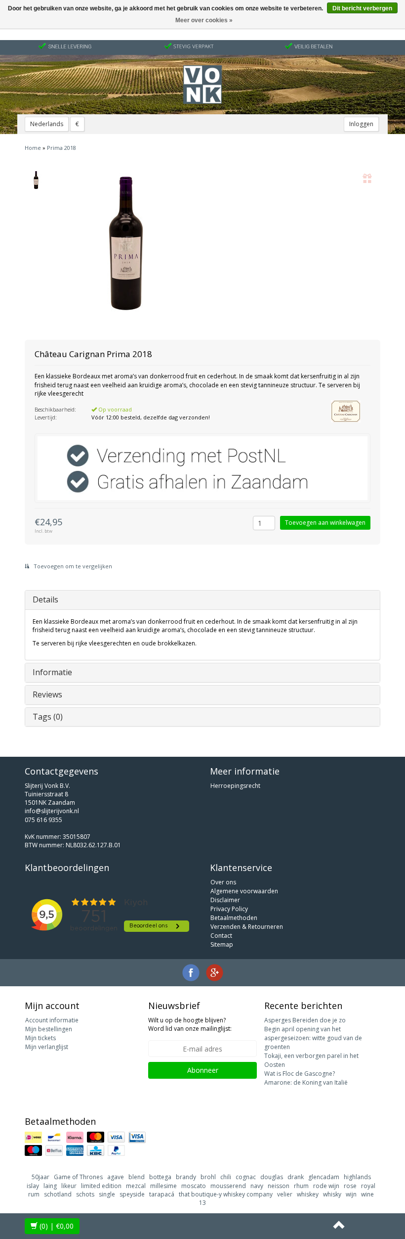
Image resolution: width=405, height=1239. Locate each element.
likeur (69, 1186)
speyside (132, 1194)
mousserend (228, 1186)
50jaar (40, 1177)
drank (295, 1177)
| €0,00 (57, 1226)
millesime (163, 1186)
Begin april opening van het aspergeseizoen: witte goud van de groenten (313, 1038)
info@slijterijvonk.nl (52, 811)
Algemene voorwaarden (244, 891)
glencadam (323, 1177)
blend (136, 1177)
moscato (193, 1186)
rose (350, 1186)
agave (115, 1177)
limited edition (101, 1186)
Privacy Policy (229, 909)
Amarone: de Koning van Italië (306, 1082)
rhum (301, 1186)
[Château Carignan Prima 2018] (35, 180)
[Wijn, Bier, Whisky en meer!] (202, 84)
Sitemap (221, 944)
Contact (221, 935)
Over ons (223, 882)
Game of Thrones (78, 1177)
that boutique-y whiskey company (226, 1194)
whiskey (308, 1194)
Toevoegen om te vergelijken (72, 566)
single (107, 1194)
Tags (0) (48, 716)
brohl (208, 1177)
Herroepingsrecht (235, 785)
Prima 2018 (61, 147)
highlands (357, 1177)
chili (225, 1177)
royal (368, 1186)
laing (50, 1186)
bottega (160, 1177)
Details (45, 599)
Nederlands (46, 124)
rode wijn (326, 1186)
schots (85, 1194)
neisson (278, 1186)
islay (33, 1186)
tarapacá (161, 1194)
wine (367, 1194)
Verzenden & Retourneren (246, 926)
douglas (271, 1177)
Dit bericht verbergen (362, 8)
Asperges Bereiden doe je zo (305, 1020)
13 (202, 1202)
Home (33, 147)
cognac (246, 1177)
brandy (186, 1177)
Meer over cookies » (204, 20)
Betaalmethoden (233, 918)
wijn (351, 1194)
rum (34, 1194)
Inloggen (361, 124)
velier (284, 1194)
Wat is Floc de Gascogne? (299, 1073)
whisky (332, 1194)
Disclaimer (225, 900)
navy (256, 1186)
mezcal (136, 1186)
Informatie (52, 672)
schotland (58, 1194)
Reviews (47, 694)
